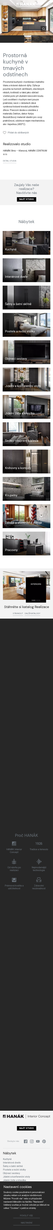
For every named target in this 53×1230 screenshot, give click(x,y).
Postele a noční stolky (20, 331)
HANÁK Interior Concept (14, 851)
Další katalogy (32, 613)
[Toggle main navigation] (5, 4)
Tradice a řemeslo (39, 849)
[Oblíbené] (50, 4)
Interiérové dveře (16, 276)
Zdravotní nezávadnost (38, 887)
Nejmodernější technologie (39, 869)
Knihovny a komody (18, 468)
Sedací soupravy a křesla (21, 440)
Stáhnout (18, 613)
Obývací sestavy (16, 358)
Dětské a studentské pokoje (23, 522)
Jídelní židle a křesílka (20, 413)
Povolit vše (26, 1215)
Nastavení (26, 1223)
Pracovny (11, 550)
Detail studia (9, 161)
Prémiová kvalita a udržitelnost (14, 887)
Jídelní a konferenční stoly (23, 386)
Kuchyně (10, 249)
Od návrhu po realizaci (14, 869)
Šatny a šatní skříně (18, 304)
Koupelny (11, 495)
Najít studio (26, 199)
